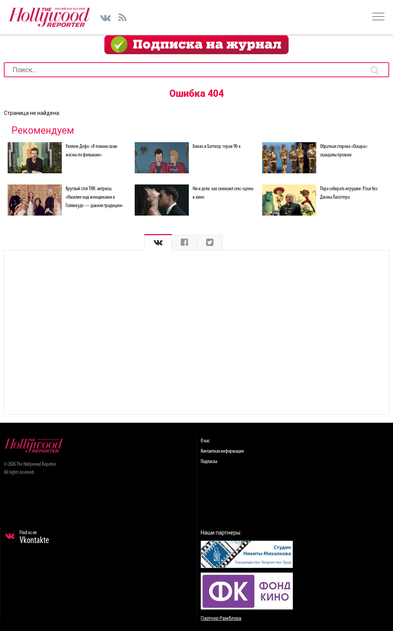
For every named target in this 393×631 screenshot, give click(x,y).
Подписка (209, 462)
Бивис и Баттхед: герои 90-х (217, 146)
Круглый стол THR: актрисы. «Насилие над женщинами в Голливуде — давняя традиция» (94, 197)
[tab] (158, 243)
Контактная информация (222, 451)
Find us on (34, 537)
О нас (205, 441)
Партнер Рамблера (221, 618)
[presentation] (158, 242)
